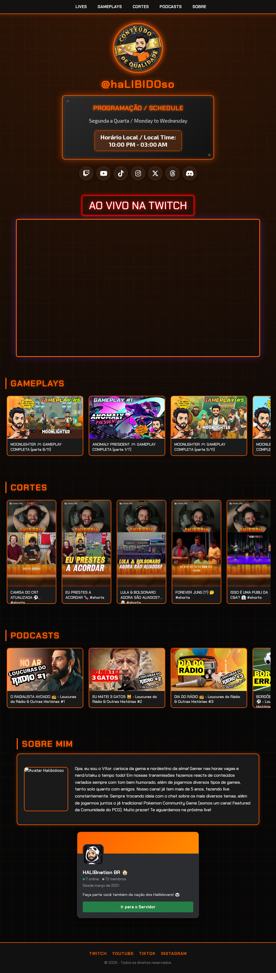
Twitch (98, 953)
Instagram (174, 953)
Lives (81, 6)
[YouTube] (103, 173)
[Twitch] (86, 173)
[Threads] (172, 173)
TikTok (147, 953)
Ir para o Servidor (138, 907)
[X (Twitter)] (155, 173)
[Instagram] (138, 173)
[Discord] (190, 173)
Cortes (141, 6)
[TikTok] (121, 173)
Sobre (199, 6)
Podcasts (171, 6)
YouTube (123, 953)
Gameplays (110, 6)
